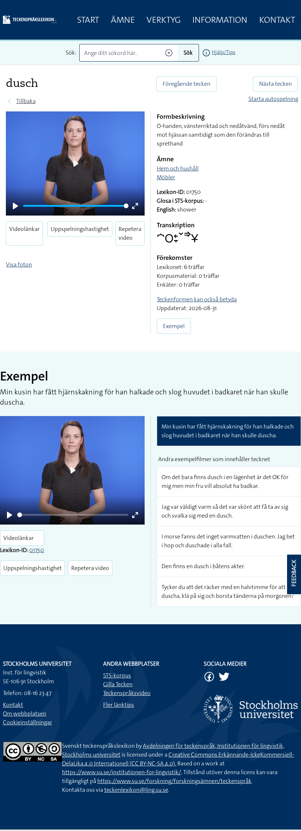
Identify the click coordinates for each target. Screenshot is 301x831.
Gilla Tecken (118, 684)
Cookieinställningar (27, 722)
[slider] (75, 205)
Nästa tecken (275, 84)
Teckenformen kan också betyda (197, 299)
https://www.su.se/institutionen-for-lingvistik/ (121, 772)
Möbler (166, 177)
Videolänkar (24, 229)
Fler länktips (118, 705)
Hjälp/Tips (223, 52)
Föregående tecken (186, 84)
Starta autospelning (273, 99)
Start (88, 20)
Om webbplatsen (24, 713)
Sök (188, 52)
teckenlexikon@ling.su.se (136, 790)
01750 (36, 550)
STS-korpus (117, 675)
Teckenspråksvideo (126, 693)
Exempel (174, 326)
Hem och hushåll (178, 168)
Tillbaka (26, 101)
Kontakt (277, 20)
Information (219, 20)
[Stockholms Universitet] (251, 709)
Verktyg (163, 20)
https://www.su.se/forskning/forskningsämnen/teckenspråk (174, 781)
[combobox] (128, 53)
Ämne (123, 20)
